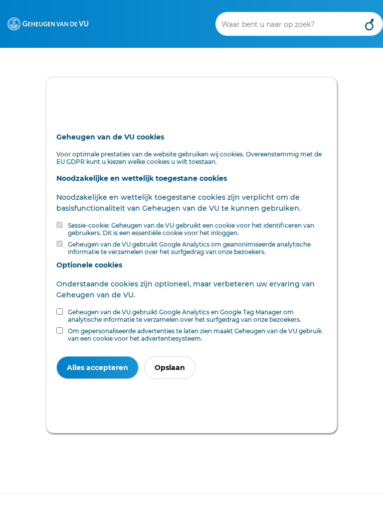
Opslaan (170, 367)
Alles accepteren (97, 367)
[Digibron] (47, 21)
